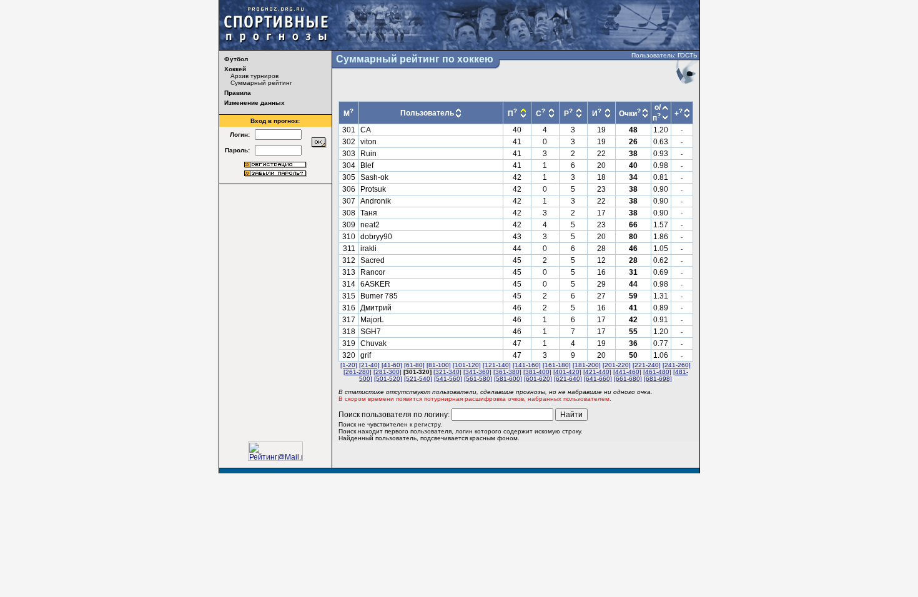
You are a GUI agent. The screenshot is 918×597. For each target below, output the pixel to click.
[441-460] (627, 371)
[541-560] (448, 378)
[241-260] (677, 365)
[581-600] (508, 378)
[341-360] (477, 371)
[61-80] (414, 365)
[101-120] (467, 365)
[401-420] (567, 371)
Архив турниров (254, 75)
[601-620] (538, 378)
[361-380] (507, 371)
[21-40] (369, 365)
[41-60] (392, 365)
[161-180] (557, 365)
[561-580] (478, 378)
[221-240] (647, 365)
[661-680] (628, 378)
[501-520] (388, 378)
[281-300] (387, 371)
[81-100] (439, 365)
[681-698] (658, 378)
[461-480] (657, 371)
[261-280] (357, 371)
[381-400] (537, 371)
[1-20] (348, 365)
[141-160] (527, 365)
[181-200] (587, 365)
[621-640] (568, 378)
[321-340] (447, 371)
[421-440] (597, 371)
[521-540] (418, 378)
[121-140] (497, 365)
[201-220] (617, 365)
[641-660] (598, 378)
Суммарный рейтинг (261, 82)
